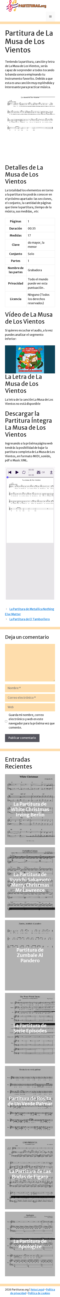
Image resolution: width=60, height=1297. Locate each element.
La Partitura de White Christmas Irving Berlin (30, 809)
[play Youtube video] (30, 359)
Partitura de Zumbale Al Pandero (30, 955)
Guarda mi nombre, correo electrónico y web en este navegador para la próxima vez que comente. (32, 721)
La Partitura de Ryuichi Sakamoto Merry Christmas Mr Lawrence (30, 882)
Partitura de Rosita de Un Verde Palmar (30, 1101)
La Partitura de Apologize (30, 1244)
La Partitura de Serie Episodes (30, 1028)
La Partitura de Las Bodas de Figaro (30, 1174)
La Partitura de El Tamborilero (30, 619)
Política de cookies (39, 1293)
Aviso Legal (37, 1289)
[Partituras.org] (26, 5)
